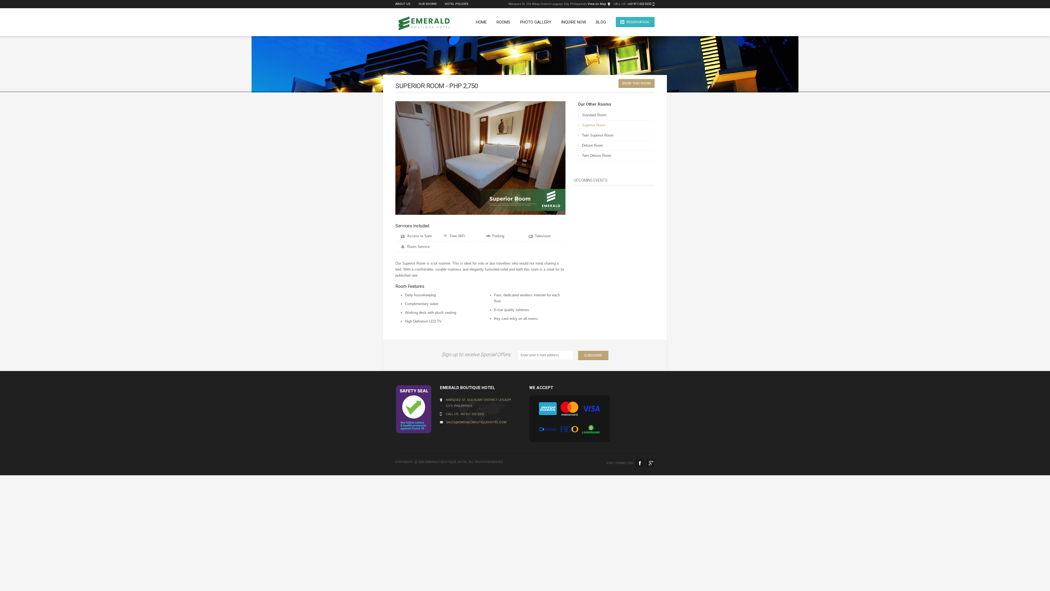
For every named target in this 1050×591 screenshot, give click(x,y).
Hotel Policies (456, 4)
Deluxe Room (592, 145)
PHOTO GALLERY (535, 22)
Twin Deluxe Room (596, 155)
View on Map (597, 4)
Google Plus (650, 463)
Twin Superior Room (598, 135)
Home (481, 22)
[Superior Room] (480, 158)
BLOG (601, 22)
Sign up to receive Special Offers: (478, 354)
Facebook (640, 463)
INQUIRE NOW (573, 22)
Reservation (637, 22)
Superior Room (593, 125)
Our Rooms (428, 4)
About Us (402, 4)
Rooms (503, 22)
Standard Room (594, 115)
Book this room (636, 83)
